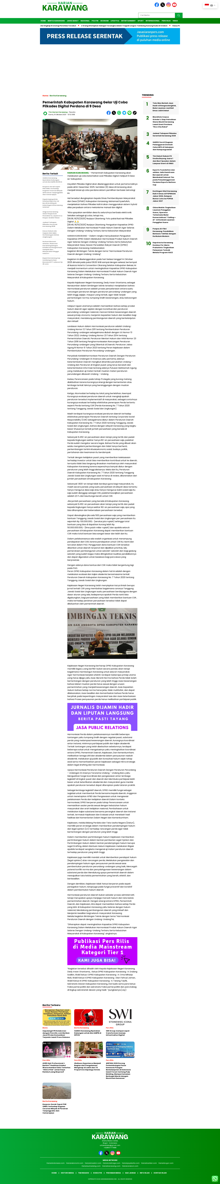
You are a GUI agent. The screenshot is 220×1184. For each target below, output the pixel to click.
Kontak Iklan (160, 1173)
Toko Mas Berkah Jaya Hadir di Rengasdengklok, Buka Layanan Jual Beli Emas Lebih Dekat (164, 107)
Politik (95, 21)
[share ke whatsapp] (119, 114)
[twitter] (163, 6)
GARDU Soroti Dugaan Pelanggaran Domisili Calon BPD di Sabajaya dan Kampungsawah (163, 146)
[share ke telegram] (124, 114)
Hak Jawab (130, 1173)
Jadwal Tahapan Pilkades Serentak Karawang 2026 (165, 134)
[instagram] (169, 6)
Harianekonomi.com (74, 1163)
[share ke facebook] (109, 114)
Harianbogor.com (166, 1163)
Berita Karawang (56, 21)
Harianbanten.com (149, 1163)
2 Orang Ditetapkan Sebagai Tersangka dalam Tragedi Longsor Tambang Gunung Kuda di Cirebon (94, 26)
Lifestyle (115, 21)
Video (175, 21)
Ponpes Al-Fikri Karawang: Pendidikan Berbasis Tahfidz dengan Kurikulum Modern (164, 232)
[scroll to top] (211, 1180)
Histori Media (67, 1173)
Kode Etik (97, 1173)
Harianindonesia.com (56, 1163)
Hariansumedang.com (91, 1166)
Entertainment (128, 21)
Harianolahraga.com (111, 1163)
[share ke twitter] (114, 114)
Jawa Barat (73, 21)
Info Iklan (144, 1173)
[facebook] (157, 6)
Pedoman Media (113, 1173)
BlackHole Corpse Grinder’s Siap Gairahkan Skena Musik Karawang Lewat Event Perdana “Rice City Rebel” (164, 122)
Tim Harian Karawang (58, 112)
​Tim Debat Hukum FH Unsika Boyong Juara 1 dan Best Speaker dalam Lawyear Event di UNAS (164, 160)
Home (43, 21)
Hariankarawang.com (111, 1166)
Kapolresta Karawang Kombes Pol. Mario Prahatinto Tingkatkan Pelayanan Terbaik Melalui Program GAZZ (163, 247)
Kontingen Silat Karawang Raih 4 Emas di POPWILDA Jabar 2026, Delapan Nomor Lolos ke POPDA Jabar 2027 (165, 196)
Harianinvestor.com (93, 1163)
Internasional (153, 21)
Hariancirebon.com (130, 1166)
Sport (141, 21)
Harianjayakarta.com (131, 1163)
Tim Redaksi (83, 1173)
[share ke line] (130, 114)
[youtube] (174, 6)
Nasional (85, 21)
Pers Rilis (166, 21)
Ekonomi (104, 21)
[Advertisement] (110, 71)
